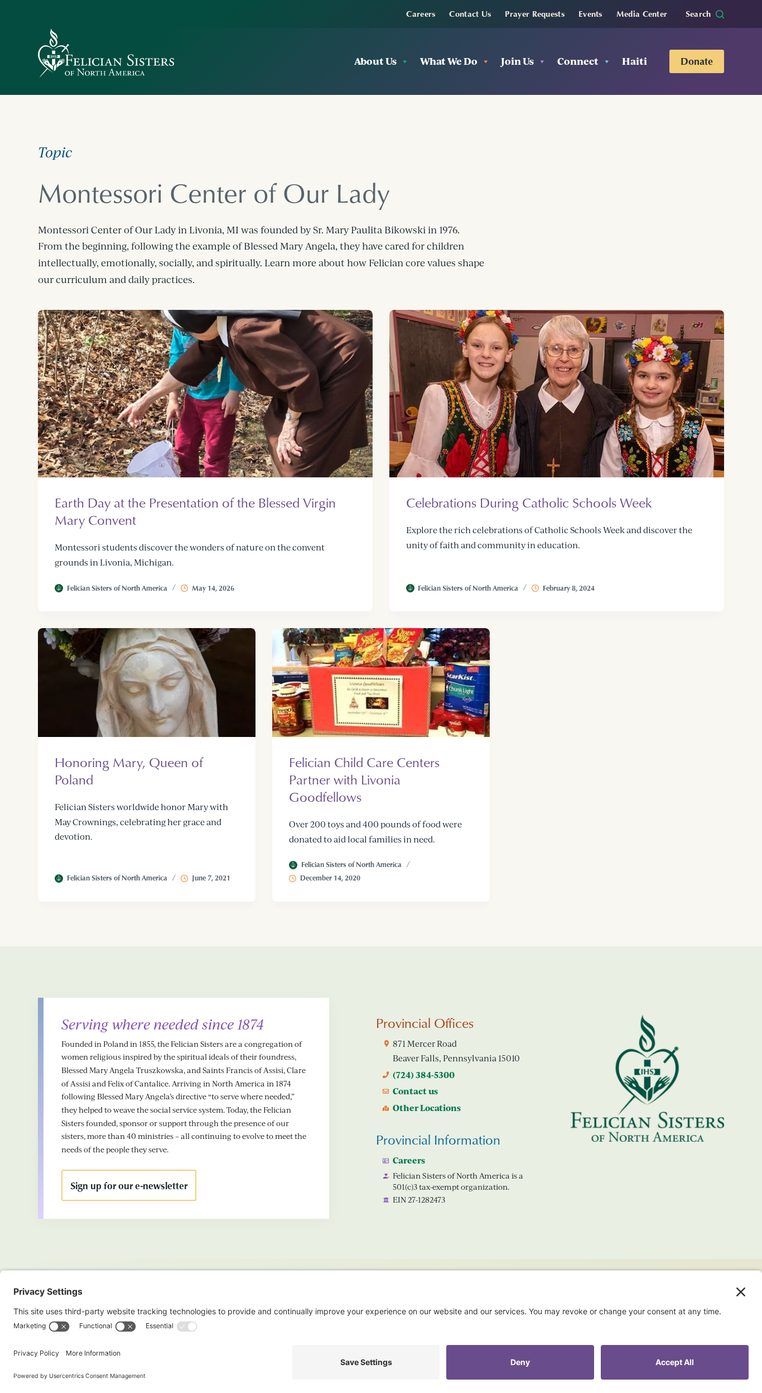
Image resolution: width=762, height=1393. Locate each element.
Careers (420, 13)
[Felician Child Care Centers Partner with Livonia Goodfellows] (381, 682)
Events (590, 13)
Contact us (415, 1091)
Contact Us (470, 13)
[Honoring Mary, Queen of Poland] (146, 682)
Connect (578, 61)
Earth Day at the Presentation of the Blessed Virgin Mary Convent (195, 511)
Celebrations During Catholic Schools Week (529, 502)
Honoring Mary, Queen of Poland (129, 771)
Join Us (517, 61)
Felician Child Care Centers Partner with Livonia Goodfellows (364, 779)
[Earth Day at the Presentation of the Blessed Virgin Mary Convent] (205, 393)
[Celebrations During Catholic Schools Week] (556, 393)
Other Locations (427, 1107)
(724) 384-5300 (424, 1074)
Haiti (634, 61)
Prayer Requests (535, 13)
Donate (697, 61)
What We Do (449, 61)
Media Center (642, 13)
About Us (375, 61)
